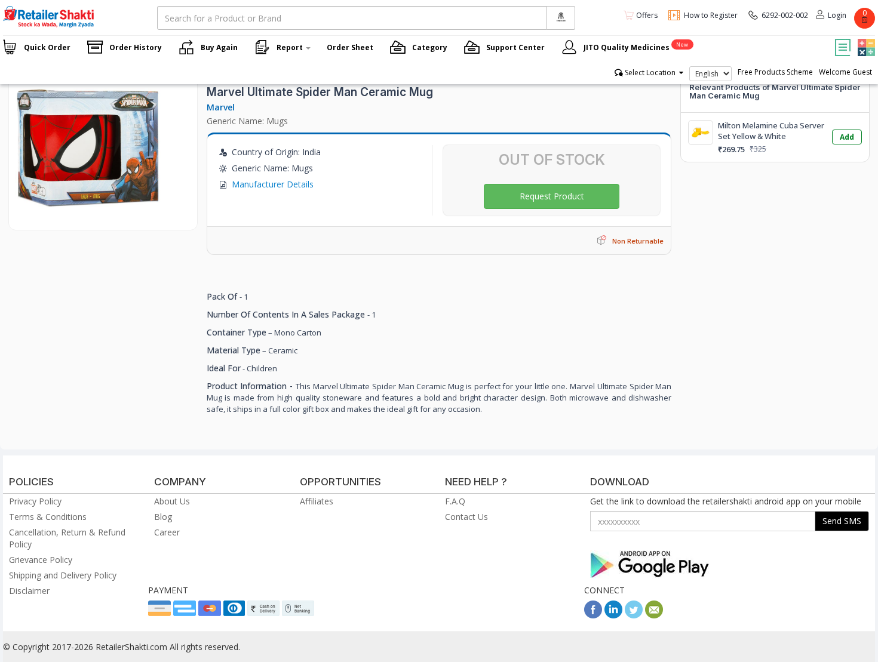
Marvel (221, 107)
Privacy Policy (35, 501)
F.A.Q (455, 501)
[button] (865, 39)
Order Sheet (350, 47)
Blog (163, 516)
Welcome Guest (845, 72)
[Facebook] (593, 615)
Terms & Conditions (48, 516)
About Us (172, 501)
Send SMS (841, 520)
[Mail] (654, 615)
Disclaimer (29, 590)
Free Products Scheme (775, 72)
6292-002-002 (785, 15)
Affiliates (316, 501)
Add (847, 137)
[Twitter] (634, 615)
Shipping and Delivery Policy (62, 575)
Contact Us (466, 516)
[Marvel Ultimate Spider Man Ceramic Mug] (88, 217)
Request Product (552, 196)
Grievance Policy (40, 559)
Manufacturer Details (273, 184)
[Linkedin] (613, 615)
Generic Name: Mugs (247, 121)
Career (167, 532)
